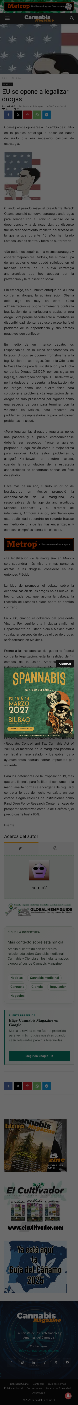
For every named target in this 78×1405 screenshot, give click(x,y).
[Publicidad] (39, 702)
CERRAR (65, 663)
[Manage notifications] (68, 1395)
